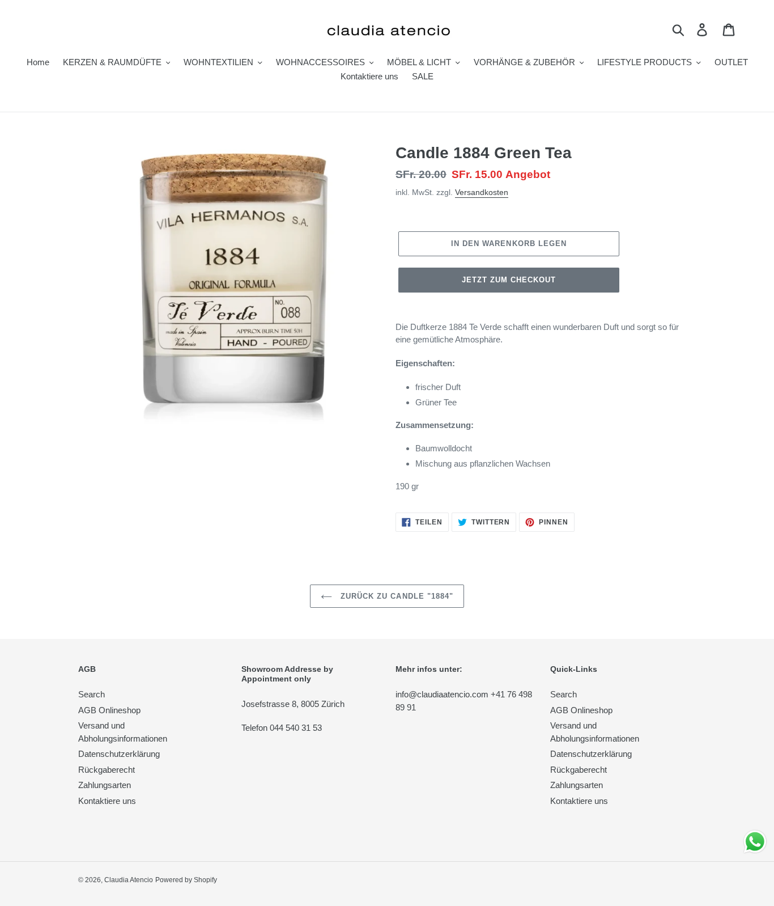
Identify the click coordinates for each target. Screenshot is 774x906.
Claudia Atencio (128, 880)
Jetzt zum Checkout (509, 280)
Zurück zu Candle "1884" (395, 596)
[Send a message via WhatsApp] (755, 841)
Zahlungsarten (104, 785)
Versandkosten (481, 192)
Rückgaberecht (106, 769)
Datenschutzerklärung (119, 754)
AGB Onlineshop (109, 710)
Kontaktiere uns (107, 801)
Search (91, 694)
